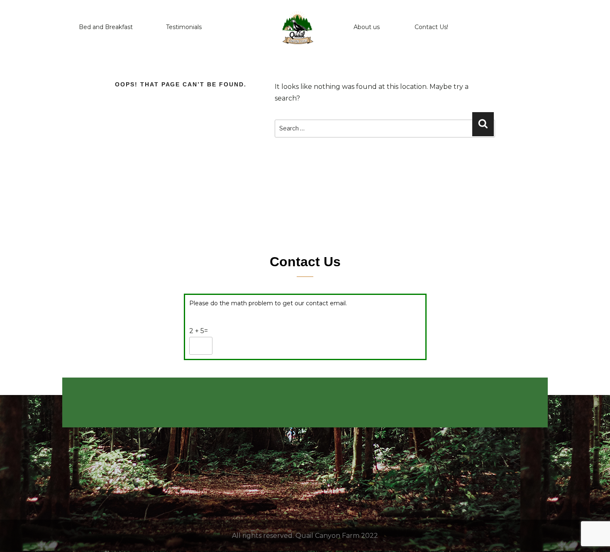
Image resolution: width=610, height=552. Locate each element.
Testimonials (184, 27)
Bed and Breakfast (106, 27)
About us (367, 27)
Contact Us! (431, 27)
